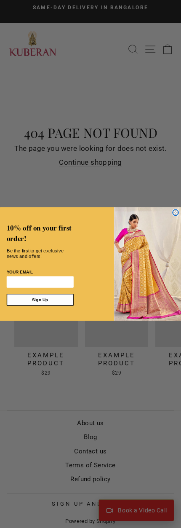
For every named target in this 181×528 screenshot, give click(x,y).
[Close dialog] (175, 212)
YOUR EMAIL (20, 272)
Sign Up (40, 300)
